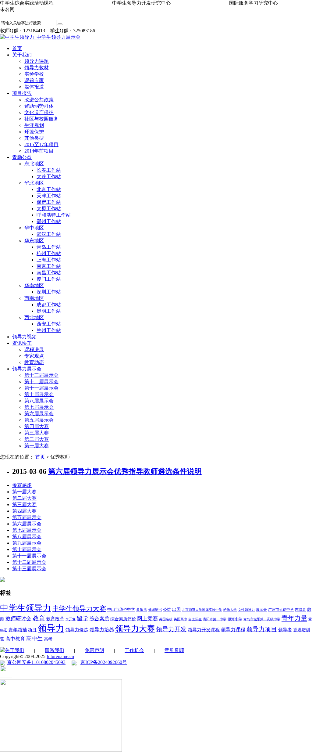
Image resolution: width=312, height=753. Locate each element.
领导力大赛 (135, 628)
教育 (39, 618)
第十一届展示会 (41, 388)
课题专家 (34, 80)
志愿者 (300, 609)
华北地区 (34, 183)
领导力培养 (102, 629)
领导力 (51, 628)
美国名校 (165, 619)
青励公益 (22, 157)
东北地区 (34, 163)
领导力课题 (36, 61)
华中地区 (34, 227)
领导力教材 (36, 67)
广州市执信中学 (281, 609)
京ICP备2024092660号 (103, 662)
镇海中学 (235, 619)
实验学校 (34, 74)
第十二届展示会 (41, 381)
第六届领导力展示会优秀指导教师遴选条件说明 (125, 471)
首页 (17, 48)
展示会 (261, 609)
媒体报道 (34, 86)
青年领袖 (18, 629)
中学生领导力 (25, 608)
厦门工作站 (49, 279)
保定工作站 (49, 202)
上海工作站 (49, 259)
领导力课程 (233, 629)
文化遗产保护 (39, 112)
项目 (32, 630)
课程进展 (34, 349)
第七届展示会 (39, 407)
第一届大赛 (36, 445)
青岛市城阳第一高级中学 (261, 619)
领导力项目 (261, 629)
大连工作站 (49, 176)
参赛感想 (22, 485)
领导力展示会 (26, 368)
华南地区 (34, 285)
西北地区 (34, 317)
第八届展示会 (39, 400)
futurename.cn (60, 656)
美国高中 (180, 619)
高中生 (34, 639)
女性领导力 (246, 609)
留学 (82, 618)
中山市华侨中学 (121, 609)
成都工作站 (49, 304)
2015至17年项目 (41, 144)
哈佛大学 (230, 609)
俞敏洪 (141, 609)
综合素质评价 (123, 619)
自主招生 (195, 619)
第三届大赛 (36, 432)
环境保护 (34, 131)
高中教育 (15, 639)
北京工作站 (49, 189)
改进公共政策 (39, 99)
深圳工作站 (49, 291)
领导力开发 (171, 629)
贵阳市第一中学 (214, 619)
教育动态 (34, 362)
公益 (167, 609)
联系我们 (54, 650)
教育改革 (55, 618)
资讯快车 (22, 343)
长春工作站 (49, 170)
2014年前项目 (39, 150)
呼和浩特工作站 (54, 215)
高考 (48, 639)
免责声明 (94, 650)
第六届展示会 (39, 413)
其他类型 (34, 138)
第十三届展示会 (41, 375)
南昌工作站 (49, 272)
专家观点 (34, 355)
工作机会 (134, 650)
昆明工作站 (49, 311)
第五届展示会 (39, 420)
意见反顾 (174, 650)
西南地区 (34, 298)
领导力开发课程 (204, 629)
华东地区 (34, 240)
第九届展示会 (26, 543)
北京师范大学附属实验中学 (202, 609)
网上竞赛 (147, 618)
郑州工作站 (49, 221)
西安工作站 (49, 323)
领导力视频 (24, 336)
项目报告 (22, 93)
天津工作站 (49, 195)
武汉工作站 (49, 234)
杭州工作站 (49, 253)
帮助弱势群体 (39, 106)
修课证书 (155, 609)
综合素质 (99, 618)
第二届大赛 (36, 439)
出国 (176, 609)
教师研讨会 (18, 618)
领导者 (285, 629)
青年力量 (294, 618)
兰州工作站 (49, 330)
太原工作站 (49, 208)
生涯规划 (34, 125)
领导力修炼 (77, 629)
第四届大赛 (36, 426)
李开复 (71, 619)
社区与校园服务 (41, 118)
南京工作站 (49, 266)
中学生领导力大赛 (79, 608)
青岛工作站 (49, 247)
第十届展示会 (39, 394)
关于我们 (22, 54)
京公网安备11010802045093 (36, 662)
